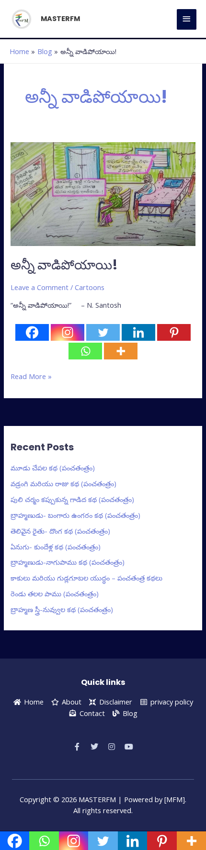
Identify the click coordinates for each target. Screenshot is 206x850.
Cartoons (89, 287)
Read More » (31, 376)
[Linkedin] (138, 332)
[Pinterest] (174, 332)
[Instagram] (67, 332)
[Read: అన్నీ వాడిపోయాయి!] (103, 193)
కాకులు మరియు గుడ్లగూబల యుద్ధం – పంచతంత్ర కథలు (86, 577)
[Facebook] (32, 332)
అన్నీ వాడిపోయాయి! (64, 265)
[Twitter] (103, 332)
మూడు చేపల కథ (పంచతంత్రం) (53, 467)
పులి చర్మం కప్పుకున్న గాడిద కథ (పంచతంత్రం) (72, 499)
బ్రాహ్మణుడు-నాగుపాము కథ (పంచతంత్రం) (68, 562)
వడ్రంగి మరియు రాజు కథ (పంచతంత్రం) (63, 483)
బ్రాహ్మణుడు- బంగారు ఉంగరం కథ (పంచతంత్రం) (75, 515)
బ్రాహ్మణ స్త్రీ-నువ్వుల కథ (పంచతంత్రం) (62, 609)
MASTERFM (60, 18)
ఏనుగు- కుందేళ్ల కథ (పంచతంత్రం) (56, 546)
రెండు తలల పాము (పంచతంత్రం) (55, 593)
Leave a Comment (40, 287)
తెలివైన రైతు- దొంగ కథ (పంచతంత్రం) (60, 531)
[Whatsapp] (85, 351)
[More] (120, 351)
